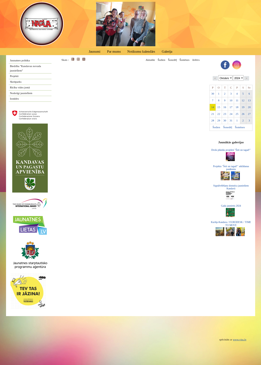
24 (231, 114)
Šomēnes (184, 59)
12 (243, 100)
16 (224, 107)
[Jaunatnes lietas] (30, 217)
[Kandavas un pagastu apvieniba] (30, 125)
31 (231, 120)
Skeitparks (15, 81)
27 (249, 114)
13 (249, 100)
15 (218, 107)
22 (218, 114)
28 (212, 120)
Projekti (14, 76)
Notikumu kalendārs (141, 51)
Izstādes (14, 98)
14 (212, 107)
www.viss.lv (239, 339)
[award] (30, 199)
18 (237, 107)
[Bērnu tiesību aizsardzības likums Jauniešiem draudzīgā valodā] (30, 275)
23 (224, 114)
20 (249, 107)
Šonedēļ (172, 59)
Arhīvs (196, 59)
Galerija (167, 51)
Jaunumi (94, 51)
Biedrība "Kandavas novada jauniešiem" (25, 68)
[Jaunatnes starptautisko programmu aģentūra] (30, 242)
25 (237, 114)
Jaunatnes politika (20, 60)
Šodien (161, 59)
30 (212, 93)
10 (231, 100)
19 (243, 107)
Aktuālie (150, 59)
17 (231, 107)
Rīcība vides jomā (20, 87)
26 (243, 114)
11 (237, 100)
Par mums (114, 51)
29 (218, 120)
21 (212, 114)
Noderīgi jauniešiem (21, 93)
